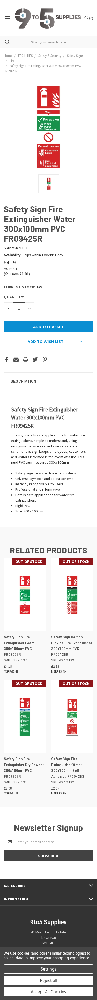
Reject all (48, 980)
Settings (49, 969)
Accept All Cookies (48, 992)
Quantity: (14, 296)
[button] (48, 381)
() (90, 18)
